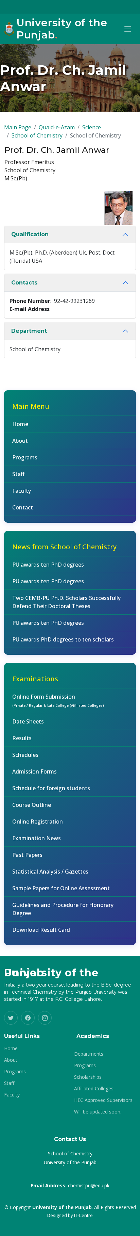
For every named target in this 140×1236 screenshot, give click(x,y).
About (20, 440)
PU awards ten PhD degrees (48, 564)
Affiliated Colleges (93, 1088)
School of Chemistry (37, 135)
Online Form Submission (58, 700)
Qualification (30, 234)
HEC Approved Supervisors (103, 1100)
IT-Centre (83, 1215)
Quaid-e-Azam (57, 127)
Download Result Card (41, 929)
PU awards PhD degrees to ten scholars (63, 639)
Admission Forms (34, 771)
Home (20, 424)
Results (22, 738)
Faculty (21, 490)
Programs (24, 457)
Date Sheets (28, 721)
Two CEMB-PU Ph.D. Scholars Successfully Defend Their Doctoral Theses (66, 602)
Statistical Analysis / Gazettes (50, 871)
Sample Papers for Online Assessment (61, 888)
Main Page (17, 127)
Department (29, 331)
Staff (18, 474)
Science (91, 127)
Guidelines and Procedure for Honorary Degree (62, 909)
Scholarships (88, 1077)
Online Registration (37, 821)
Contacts (24, 282)
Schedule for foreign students (51, 788)
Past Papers (27, 855)
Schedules (25, 755)
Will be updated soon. (97, 1111)
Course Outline (31, 805)
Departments (88, 1054)
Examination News (36, 838)
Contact (22, 507)
